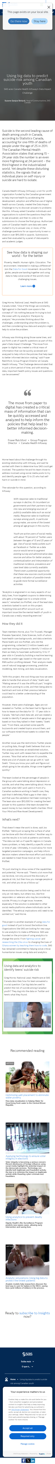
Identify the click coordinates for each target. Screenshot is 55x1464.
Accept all (28, 1428)
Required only (28, 1436)
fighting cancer (33, 938)
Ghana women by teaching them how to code (24, 945)
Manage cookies (28, 1444)
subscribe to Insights (34, 1313)
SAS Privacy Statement (20, 1409)
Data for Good (20, 269)
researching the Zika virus (15, 942)
